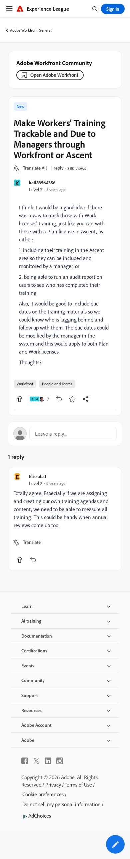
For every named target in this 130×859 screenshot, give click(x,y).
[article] (65, 519)
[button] (35, 168)
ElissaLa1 (37, 476)
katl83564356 (42, 182)
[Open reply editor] (65, 434)
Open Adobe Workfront (54, 75)
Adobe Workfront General (31, 30)
